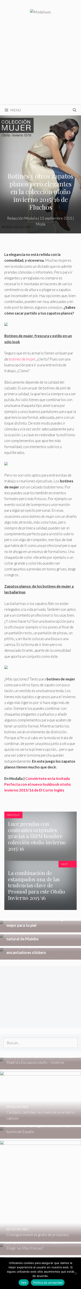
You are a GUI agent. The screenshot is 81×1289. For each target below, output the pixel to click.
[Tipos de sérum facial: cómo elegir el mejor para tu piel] (40, 929)
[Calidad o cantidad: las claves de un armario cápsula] (40, 1122)
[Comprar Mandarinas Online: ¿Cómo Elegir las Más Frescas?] (40, 1252)
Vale (24, 1282)
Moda (40, 224)
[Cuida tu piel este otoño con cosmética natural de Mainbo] (40, 943)
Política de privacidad (48, 1282)
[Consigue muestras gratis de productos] (40, 1238)
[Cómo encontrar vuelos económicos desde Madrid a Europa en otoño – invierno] (40, 1066)
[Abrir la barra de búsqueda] (74, 110)
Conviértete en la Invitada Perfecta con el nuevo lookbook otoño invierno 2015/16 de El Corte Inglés (37, 784)
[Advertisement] (40, 61)
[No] (75, 1273)
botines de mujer (22, 359)
